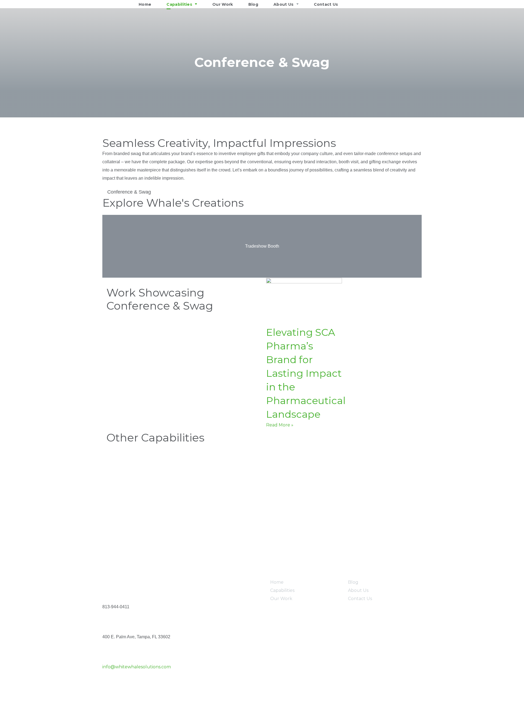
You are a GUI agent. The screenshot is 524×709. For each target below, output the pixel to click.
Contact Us (360, 598)
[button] (107, 246)
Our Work (281, 598)
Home (277, 582)
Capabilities (282, 590)
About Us (358, 590)
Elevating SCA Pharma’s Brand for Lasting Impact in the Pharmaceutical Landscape (306, 373)
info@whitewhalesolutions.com (136, 666)
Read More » (279, 425)
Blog (353, 582)
